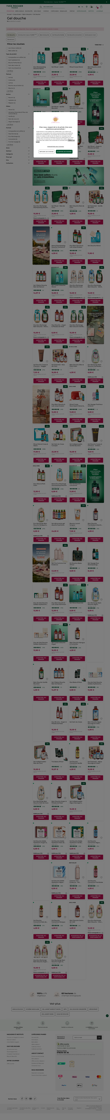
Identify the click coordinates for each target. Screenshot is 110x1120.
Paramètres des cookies (55, 146)
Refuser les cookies (47, 151)
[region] (56, 135)
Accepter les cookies (64, 151)
